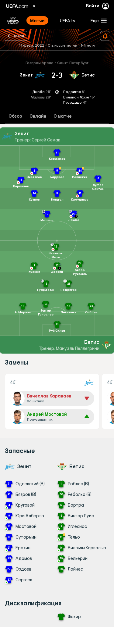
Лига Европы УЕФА (13, 20)
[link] (37, 20)
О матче (63, 116)
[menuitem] (40, 20)
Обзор (15, 116)
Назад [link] (18, 36)
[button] (97, 20)
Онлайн (37, 116)
